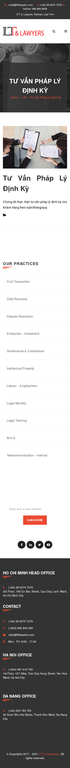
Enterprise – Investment (23, 333)
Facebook (21, 545)
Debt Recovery (17, 299)
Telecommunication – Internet (27, 455)
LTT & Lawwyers (49, 754)
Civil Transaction (18, 281)
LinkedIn (30, 545)
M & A (11, 438)
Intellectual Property (20, 368)
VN (24, 97)
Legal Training (17, 420)
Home (15, 97)
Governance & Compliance (25, 351)
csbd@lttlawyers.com (21, 635)
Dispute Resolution (20, 316)
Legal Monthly (16, 403)
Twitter (39, 545)
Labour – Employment (22, 386)
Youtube (48, 545)
